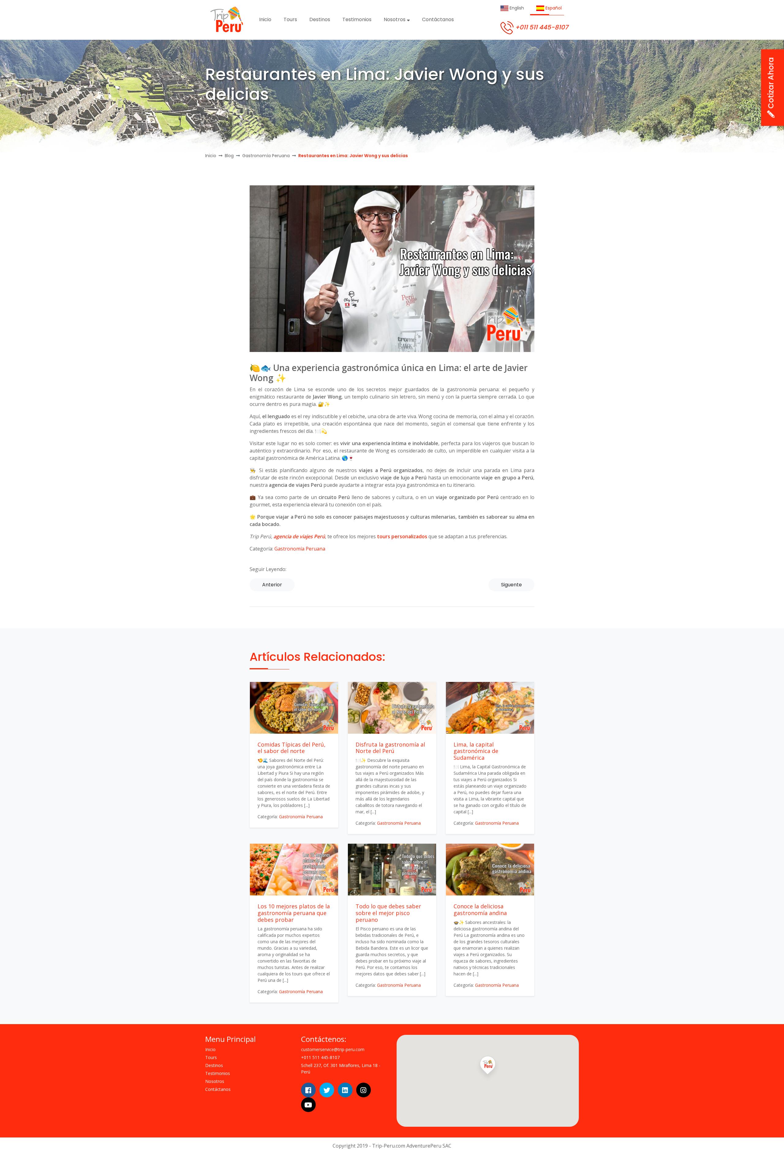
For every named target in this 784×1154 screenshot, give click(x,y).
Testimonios (356, 19)
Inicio (265, 19)
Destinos (319, 19)
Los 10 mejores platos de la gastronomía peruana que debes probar (294, 912)
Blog (229, 156)
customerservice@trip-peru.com (332, 1049)
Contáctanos (438, 19)
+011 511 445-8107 (541, 27)
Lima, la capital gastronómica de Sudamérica (476, 751)
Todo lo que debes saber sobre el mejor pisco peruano (388, 912)
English (516, 8)
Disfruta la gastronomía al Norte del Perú (390, 748)
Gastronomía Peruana (266, 156)
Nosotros (395, 19)
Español (553, 8)
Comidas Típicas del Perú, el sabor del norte (292, 748)
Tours (290, 19)
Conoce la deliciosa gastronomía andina (480, 909)
